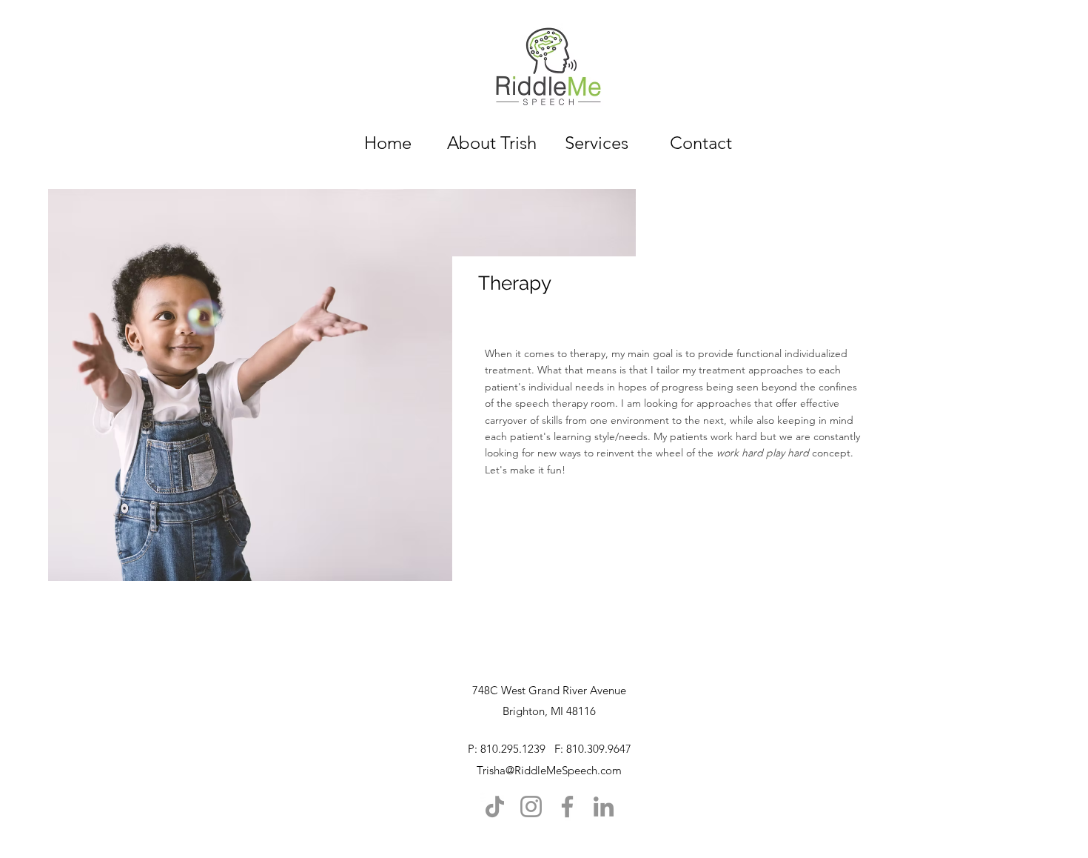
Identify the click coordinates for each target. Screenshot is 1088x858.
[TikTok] (494, 806)
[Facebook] (567, 806)
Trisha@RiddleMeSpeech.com (549, 770)
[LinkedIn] (603, 806)
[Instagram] (531, 806)
